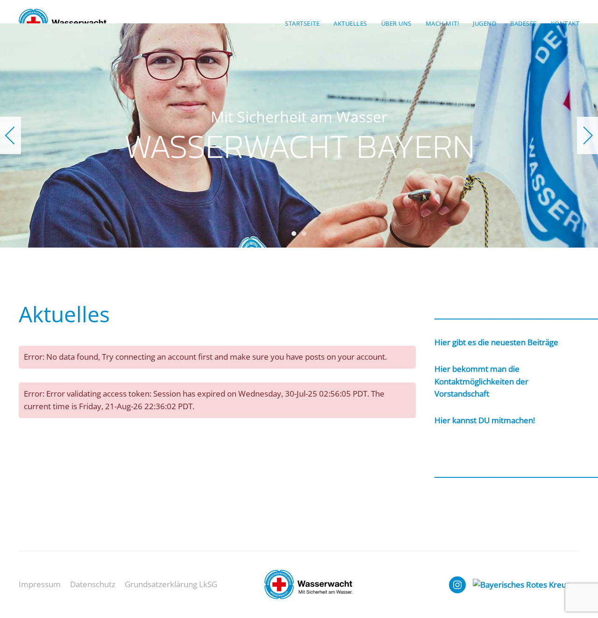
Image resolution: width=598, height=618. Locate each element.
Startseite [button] (302, 23)
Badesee (523, 23)
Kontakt (565, 23)
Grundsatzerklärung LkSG (171, 584)
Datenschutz (92, 584)
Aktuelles (350, 23)
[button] (10, 135)
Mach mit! (442, 23)
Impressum (40, 584)
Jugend (484, 23)
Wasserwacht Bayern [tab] (294, 233)
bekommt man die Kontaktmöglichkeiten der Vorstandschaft (481, 381)
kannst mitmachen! (484, 420)
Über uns (396, 23)
